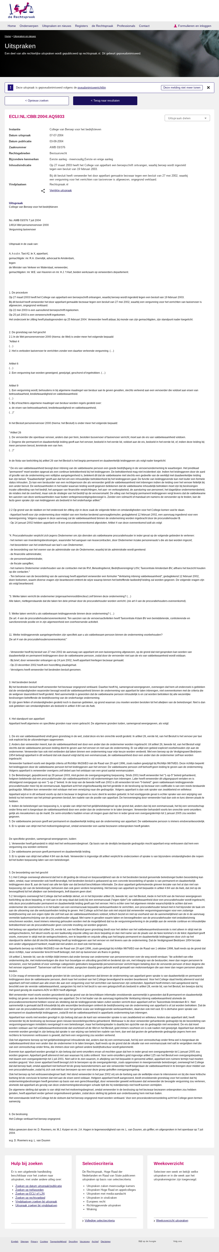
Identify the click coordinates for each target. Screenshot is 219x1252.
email (165, 1241)
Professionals (126, 26)
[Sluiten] (208, 87)
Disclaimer (106, 1241)
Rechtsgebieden (19, 153)
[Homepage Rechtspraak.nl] (20, 9)
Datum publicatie (20, 141)
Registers (81, 26)
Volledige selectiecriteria (100, 1220)
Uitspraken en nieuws (56, 26)
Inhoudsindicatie (20, 165)
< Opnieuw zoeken (36, 100)
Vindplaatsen (17, 184)
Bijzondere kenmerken (24, 159)
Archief (95, 1241)
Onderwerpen (29, 26)
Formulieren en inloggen (194, 26)
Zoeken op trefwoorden (29, 1189)
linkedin (202, 1241)
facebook (191, 1241)
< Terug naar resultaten (105, 100)
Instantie (14, 129)
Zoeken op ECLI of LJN (29, 1193)
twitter (185, 1241)
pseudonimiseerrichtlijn (92, 87)
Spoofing (73, 1241)
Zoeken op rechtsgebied (30, 1197)
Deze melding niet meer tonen (181, 87)
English (14, 1241)
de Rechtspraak (102, 26)
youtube (208, 1241)
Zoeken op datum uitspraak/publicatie (38, 1186)
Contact (144, 26)
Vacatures (85, 1241)
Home (12, 26)
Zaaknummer (17, 147)
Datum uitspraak (20, 135)
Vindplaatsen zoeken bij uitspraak (36, 1201)
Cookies (44, 1241)
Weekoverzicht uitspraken (172, 1220)
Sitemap (25, 1241)
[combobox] (187, 118)
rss (160, 1241)
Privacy (34, 1241)
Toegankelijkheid (58, 1241)
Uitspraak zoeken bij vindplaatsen (36, 1205)
